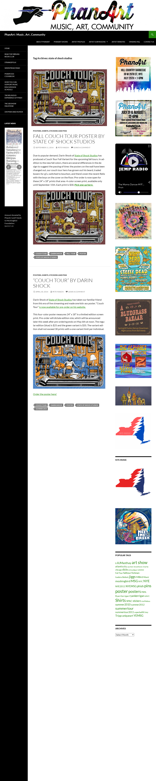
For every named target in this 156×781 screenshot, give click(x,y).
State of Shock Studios (86, 155)
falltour (127, 572)
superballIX (139, 612)
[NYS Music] (133, 483)
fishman (135, 572)
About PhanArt (43, 42)
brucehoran (138, 567)
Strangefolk (10, 62)
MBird (139, 576)
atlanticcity (121, 566)
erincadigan (133, 570)
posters (134, 591)
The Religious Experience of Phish (13, 96)
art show (139, 562)
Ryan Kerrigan (122, 596)
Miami (146, 577)
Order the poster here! (45, 394)
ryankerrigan (136, 595)
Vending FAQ (134, 42)
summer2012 (138, 604)
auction (130, 567)
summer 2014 (41, 409)
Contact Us (149, 42)
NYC (140, 581)
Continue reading (14, 185)
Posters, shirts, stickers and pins (50, 131)
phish (140, 586)
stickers (137, 600)
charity (145, 567)
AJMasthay (124, 563)
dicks (125, 569)
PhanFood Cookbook (9, 75)
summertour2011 (124, 612)
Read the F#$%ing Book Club (12, 55)
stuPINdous (146, 601)
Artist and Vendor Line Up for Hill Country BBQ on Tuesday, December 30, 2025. (13, 156)
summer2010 (123, 604)
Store (7, 48)
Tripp (118, 615)
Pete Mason (63, 147)
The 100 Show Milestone (10, 105)
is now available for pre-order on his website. (62, 307)
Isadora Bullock (122, 577)
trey (146, 612)
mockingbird (122, 581)
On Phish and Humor (14, 112)
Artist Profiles (78, 42)
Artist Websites (118, 42)
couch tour (41, 254)
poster (83, 254)
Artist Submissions (97, 42)
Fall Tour (70, 254)
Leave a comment (82, 147)
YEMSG (138, 615)
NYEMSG (131, 586)
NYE (146, 581)
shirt (147, 596)
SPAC (129, 600)
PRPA (143, 592)
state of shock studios (46, 257)
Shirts (120, 600)
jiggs (132, 577)
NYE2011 (120, 586)
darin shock (56, 254)
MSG (134, 581)
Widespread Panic (12, 68)
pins (147, 585)
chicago (118, 570)
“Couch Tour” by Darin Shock (63, 283)
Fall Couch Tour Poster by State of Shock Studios (69, 139)
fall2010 (141, 570)
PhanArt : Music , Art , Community (25, 34)
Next (19, 167)
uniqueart (127, 615)
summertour (124, 608)
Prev (8, 167)
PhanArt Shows (61, 42)
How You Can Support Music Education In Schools (11, 86)
